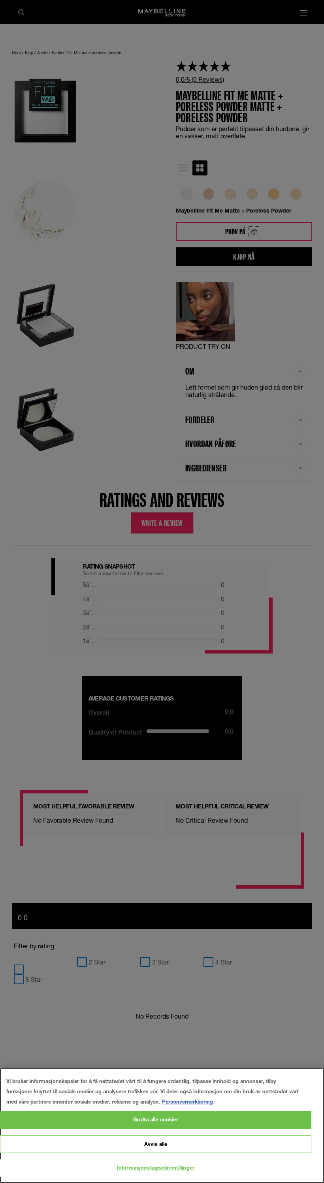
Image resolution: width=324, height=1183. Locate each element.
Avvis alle (155, 1144)
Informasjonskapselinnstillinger (155, 1167)
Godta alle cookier (155, 1119)
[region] (162, 1125)
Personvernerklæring (187, 1101)
